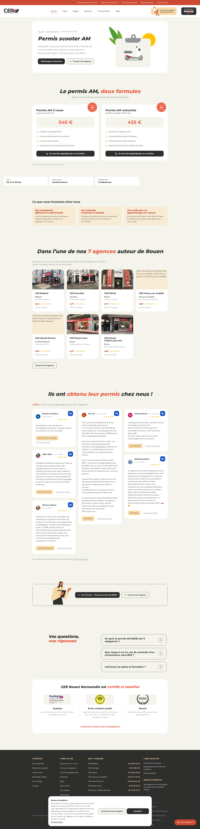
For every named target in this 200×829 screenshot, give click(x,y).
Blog (118, 11)
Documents (65, 786)
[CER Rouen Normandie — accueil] (11, 11)
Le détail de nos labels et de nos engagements (100, 726)
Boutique (64, 777)
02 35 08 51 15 (134, 768)
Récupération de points (87, 2)
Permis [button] (54, 11)
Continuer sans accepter (112, 811)
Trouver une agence (68, 768)
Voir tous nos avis (81, 559)
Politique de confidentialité (154, 816)
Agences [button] (88, 11)
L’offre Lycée (162, 2)
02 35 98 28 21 (134, 786)
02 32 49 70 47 (134, 777)
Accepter (138, 811)
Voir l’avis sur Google (43, 442)
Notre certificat (150, 773)
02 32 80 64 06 (134, 781)
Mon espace (65, 790)
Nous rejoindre (147, 2)
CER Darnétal (77, 293)
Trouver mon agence (82, 61)
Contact (35, 786)
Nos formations (52, 31)
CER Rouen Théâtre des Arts (113, 339)
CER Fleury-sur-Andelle (151, 293)
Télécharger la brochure (51, 61)
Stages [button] (75, 11)
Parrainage (64, 795)
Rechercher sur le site (69, 764)
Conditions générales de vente (155, 811)
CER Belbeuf (41, 293)
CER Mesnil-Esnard (45, 338)
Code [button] (64, 11)
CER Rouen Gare (78, 338)
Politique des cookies (151, 820)
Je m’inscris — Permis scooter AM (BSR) (99, 595)
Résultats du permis (109, 2)
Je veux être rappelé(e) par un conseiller (67, 154)
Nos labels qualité (129, 2)
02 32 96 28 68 (134, 772)
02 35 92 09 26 (134, 764)
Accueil (41, 31)
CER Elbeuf (110, 293)
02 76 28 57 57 (134, 790)
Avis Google (37, 781)
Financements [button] (104, 11)
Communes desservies (69, 772)
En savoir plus (57, 822)
